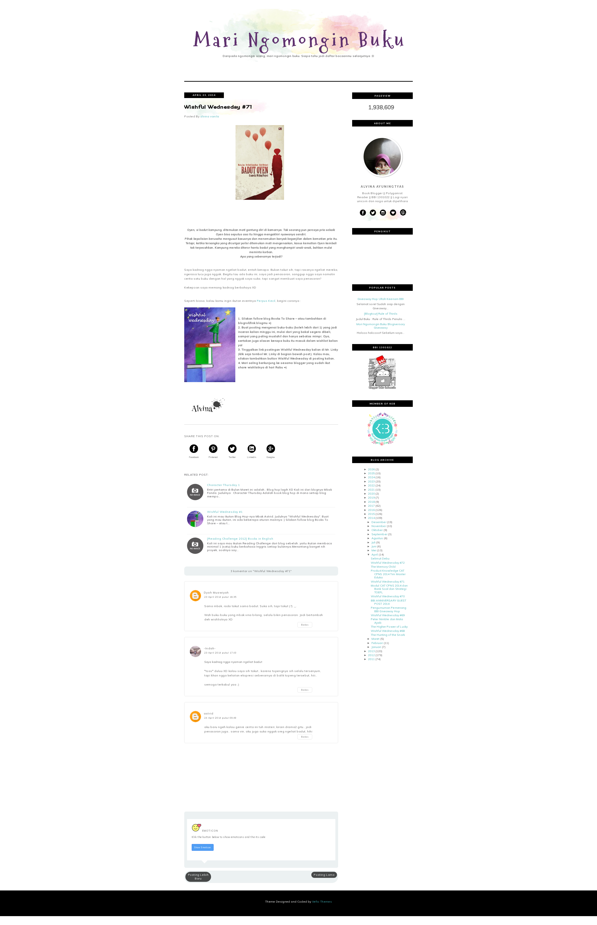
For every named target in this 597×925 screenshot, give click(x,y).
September (379, 534)
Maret (375, 638)
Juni (373, 546)
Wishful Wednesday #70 (388, 596)
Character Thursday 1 (223, 485)
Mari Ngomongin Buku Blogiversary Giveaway (380, 325)
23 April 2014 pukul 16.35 (220, 596)
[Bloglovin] (393, 213)
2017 (371, 505)
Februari (377, 643)
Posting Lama (324, 874)
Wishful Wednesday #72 (388, 562)
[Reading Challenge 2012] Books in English (240, 538)
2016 (371, 510)
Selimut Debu (380, 558)
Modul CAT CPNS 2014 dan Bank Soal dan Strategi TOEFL (389, 589)
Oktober (377, 530)
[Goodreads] (403, 213)
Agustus (377, 538)
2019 (371, 497)
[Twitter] (373, 213)
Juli (373, 542)
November (378, 526)
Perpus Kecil (266, 300)
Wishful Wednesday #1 (225, 511)
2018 (371, 501)
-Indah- (210, 648)
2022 (371, 485)
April (374, 554)
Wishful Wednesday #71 (388, 581)
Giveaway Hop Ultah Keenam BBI (381, 299)
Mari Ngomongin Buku (300, 40)
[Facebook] (363, 213)
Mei (373, 550)
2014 (371, 518)
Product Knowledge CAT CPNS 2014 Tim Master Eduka (388, 574)
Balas (305, 624)
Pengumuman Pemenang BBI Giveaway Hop (388, 609)
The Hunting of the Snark (388, 635)
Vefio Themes (322, 901)
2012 (371, 655)
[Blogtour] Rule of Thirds (380, 313)
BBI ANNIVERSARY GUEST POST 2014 (388, 602)
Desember (378, 522)
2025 (371, 473)
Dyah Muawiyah (216, 592)
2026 (371, 469)
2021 (371, 489)
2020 (371, 493)
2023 (371, 481)
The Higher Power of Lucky (389, 626)
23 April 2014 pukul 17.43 (220, 652)
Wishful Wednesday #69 (388, 615)
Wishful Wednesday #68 (388, 631)
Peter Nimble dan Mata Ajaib (387, 620)
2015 (371, 514)
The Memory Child (383, 566)
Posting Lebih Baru (198, 876)
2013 (371, 651)
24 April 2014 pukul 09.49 (220, 717)
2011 (371, 659)
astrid (208, 713)
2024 (371, 477)
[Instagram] (383, 213)
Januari (376, 647)
